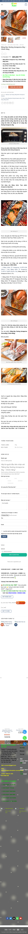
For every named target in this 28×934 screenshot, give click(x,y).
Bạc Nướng (12, 94)
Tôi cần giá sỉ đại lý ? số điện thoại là (10, 493)
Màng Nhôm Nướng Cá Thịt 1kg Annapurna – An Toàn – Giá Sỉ (7, 731)
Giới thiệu (22, 747)
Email (2, 524)
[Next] (24, 22)
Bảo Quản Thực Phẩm (13, 44)
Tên (2, 518)
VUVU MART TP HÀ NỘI (9, 784)
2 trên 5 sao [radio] (11, 478)
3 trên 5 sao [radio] (5, 480)
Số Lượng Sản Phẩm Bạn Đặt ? (8, 487)
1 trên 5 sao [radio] (3, 478)
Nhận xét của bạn (5, 500)
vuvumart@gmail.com (10, 765)
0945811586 (21, 593)
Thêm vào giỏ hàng (16, 87)
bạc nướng (5, 98)
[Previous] (3, 22)
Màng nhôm (6, 99)
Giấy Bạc (22, 44)
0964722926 (12, 593)
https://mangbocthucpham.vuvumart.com (12, 770)
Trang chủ (3, 44)
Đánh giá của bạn (5, 476)
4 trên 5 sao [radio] (15, 480)
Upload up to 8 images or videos (9, 512)
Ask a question (14, 554)
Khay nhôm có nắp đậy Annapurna (21, 731)
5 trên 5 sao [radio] (5, 483)
